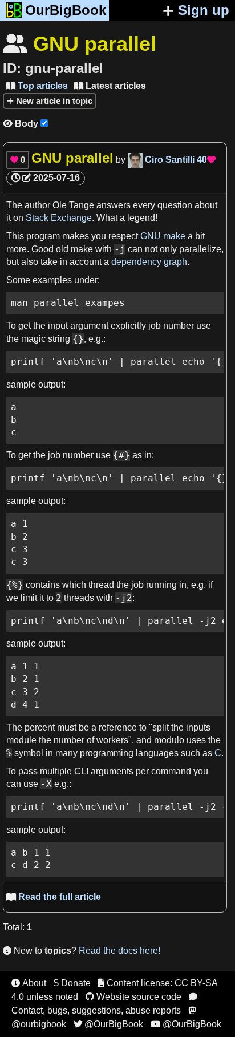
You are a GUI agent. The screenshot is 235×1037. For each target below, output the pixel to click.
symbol (28, 753)
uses (196, 740)
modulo (169, 740)
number (178, 325)
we (12, 598)
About (28, 983)
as (137, 455)
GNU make (162, 236)
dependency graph (149, 262)
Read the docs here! (119, 950)
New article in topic (53, 101)
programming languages (129, 753)
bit (200, 236)
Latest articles (110, 86)
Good (42, 249)
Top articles (37, 86)
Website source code (133, 997)
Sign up (203, 10)
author (37, 205)
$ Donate (72, 983)
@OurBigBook (108, 1024)
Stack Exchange (59, 218)
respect (124, 236)
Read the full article (53, 897)
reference (118, 727)
